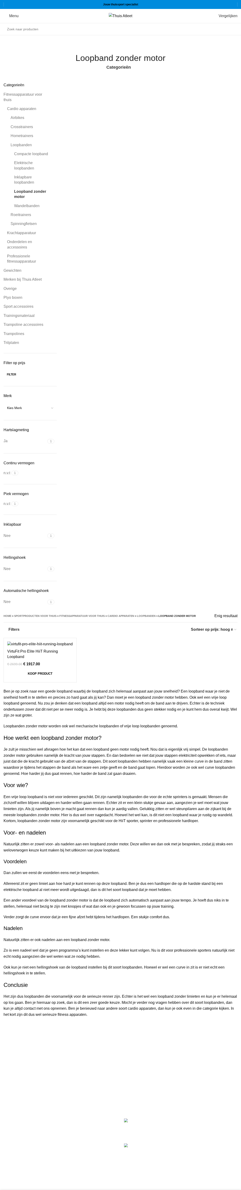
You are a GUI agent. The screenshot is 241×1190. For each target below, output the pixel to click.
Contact (130, 1090)
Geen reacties (196, 1133)
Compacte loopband (31, 154)
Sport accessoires (18, 306)
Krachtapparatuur (21, 233)
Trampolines (14, 334)
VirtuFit (10, 1121)
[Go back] (114, 45)
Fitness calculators (139, 1055)
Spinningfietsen (24, 224)
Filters (14, 629)
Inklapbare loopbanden (24, 179)
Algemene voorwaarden (144, 1063)
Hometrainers (22, 136)
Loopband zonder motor (30, 194)
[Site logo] (120, 16)
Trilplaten (11, 343)
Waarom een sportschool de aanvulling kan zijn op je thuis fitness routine (209, 1151)
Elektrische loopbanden (24, 165)
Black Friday (134, 1099)
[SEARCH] (232, 29)
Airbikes (17, 118)
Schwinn (11, 1141)
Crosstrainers (22, 127)
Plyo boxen (13, 297)
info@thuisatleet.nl (20, 1070)
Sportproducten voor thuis (35, 616)
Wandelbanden (27, 206)
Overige (10, 289)
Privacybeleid (135, 1072)
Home (7, 616)
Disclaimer (133, 1081)
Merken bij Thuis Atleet (23, 279)
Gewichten (12, 270)
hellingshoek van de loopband (62, 967)
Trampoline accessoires (23, 325)
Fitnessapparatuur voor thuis (23, 97)
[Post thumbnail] (144, 1127)
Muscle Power (15, 1131)
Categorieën (118, 67)
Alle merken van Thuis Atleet (29, 1161)
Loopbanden (21, 145)
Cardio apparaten (21, 109)
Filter (11, 374)
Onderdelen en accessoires (19, 244)
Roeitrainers (21, 215)
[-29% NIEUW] (40, 644)
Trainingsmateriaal (19, 316)
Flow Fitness (14, 1151)
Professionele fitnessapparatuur (21, 258)
